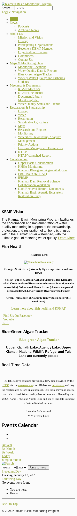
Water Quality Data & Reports (37, 70)
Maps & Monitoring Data (26, 63)
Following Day (11, 479)
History (23, 41)
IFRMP (23, 177)
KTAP (22, 152)
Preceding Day (11, 471)
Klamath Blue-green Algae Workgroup (43, 170)
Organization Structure (32, 52)
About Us (16, 33)
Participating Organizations (35, 45)
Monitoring (25, 133)
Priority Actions (28, 144)
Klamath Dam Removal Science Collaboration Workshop (39, 183)
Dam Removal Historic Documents (41, 188)
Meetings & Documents (25, 85)
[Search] (8, 463)
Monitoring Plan (28, 100)
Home (14, 19)
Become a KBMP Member (35, 48)
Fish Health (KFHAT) (32, 174)
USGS (6, 385)
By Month (8, 448)
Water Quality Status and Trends (39, 104)
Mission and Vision (30, 37)
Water (22, 115)
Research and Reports (32, 129)
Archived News (28, 30)
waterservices (25, 385)
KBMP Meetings (29, 89)
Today (6, 456)
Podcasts (23, 26)
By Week (8, 452)
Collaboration (19, 159)
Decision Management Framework (40, 148)
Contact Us (25, 59)
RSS (5, 323)
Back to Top (10, 504)
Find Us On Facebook (17, 315)
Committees (25, 56)
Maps (21, 126)
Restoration (25, 118)
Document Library (30, 96)
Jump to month (11, 459)
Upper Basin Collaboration (35, 163)
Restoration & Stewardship (27, 107)
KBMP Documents (30, 93)
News (13, 22)
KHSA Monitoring (30, 166)
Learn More (66, 238)
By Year (7, 445)
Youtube (8, 319)
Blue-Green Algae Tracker (35, 74)
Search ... (8, 8)
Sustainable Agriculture (33, 122)
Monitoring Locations (32, 67)
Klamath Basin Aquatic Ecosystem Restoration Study (40, 194)
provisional (58, 385)
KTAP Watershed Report (34, 155)
